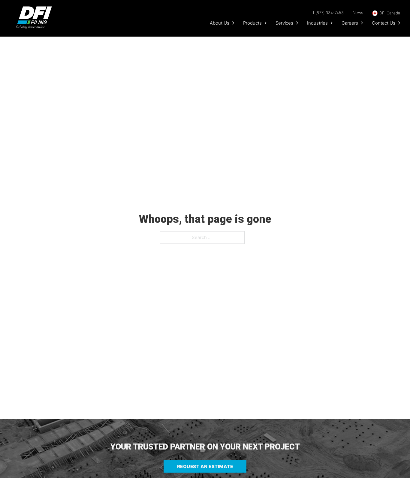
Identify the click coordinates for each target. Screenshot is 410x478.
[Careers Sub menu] (362, 23)
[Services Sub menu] (297, 23)
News (358, 12)
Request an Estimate (205, 466)
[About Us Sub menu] (233, 23)
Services (284, 23)
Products (252, 23)
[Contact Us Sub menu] (399, 23)
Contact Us (383, 23)
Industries (317, 23)
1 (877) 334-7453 (328, 12)
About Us (219, 23)
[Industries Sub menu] (332, 23)
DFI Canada (389, 12)
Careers (350, 23)
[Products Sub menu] (266, 23)
